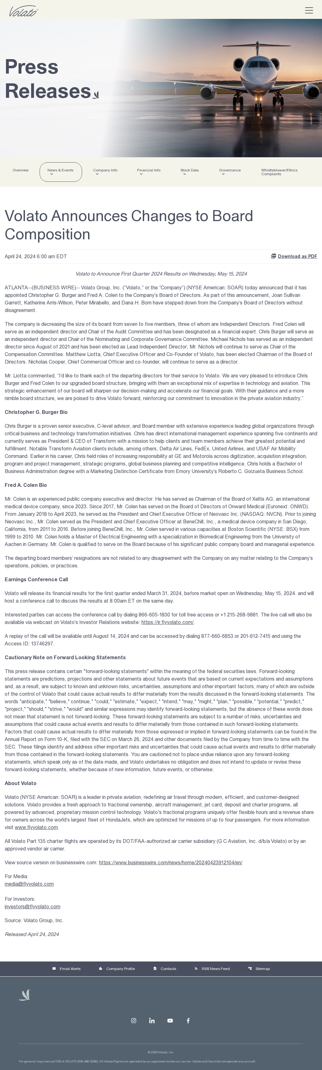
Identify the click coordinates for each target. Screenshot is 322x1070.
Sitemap (259, 969)
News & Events (60, 170)
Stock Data (189, 170)
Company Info (105, 170)
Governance (230, 170)
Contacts (164, 969)
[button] (306, 11)
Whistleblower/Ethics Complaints (279, 172)
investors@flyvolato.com (32, 906)
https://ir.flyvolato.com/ (168, 622)
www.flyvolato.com (36, 827)
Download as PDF (297, 256)
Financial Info (148, 170)
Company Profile (117, 969)
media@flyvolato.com (29, 884)
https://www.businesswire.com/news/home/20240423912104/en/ (170, 862)
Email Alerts (66, 969)
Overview (21, 170)
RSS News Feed (212, 969)
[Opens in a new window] (133, 1020)
